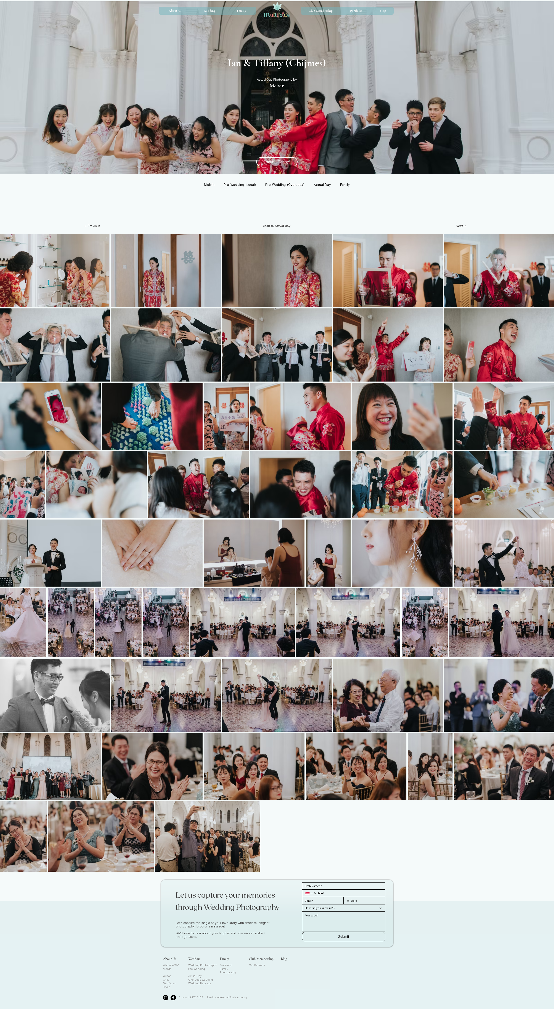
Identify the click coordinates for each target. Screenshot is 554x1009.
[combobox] (343, 908)
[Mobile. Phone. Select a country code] (309, 893)
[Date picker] (348, 901)
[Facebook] (173, 997)
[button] (209, 11)
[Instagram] (165, 997)
